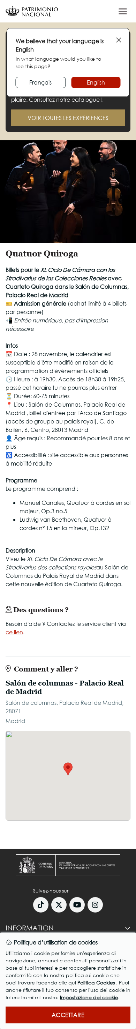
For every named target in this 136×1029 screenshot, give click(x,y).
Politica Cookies (96, 982)
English (96, 82)
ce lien (14, 632)
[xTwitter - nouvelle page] (59, 905)
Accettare (68, 1014)
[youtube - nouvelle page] (77, 905)
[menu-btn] (122, 11)
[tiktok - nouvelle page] (40, 905)
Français (40, 82)
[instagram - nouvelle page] (95, 905)
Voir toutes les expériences (68, 117)
